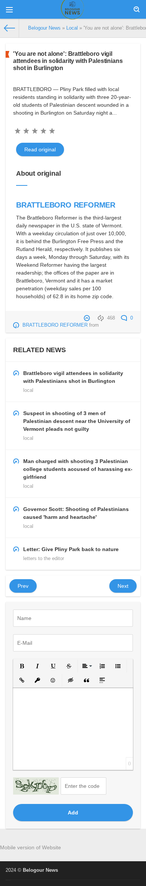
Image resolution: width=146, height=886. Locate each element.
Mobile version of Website (30, 847)
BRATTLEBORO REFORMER (65, 205)
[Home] (9, 28)
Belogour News (40, 870)
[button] (22, 666)
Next (123, 586)
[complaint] (88, 318)
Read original (40, 149)
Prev (23, 586)
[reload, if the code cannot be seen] (36, 786)
